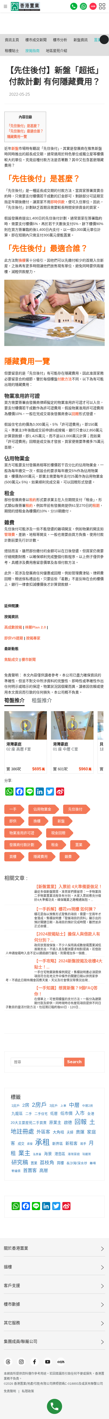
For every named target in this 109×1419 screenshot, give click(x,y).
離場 (93, 1163)
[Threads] (8, 1362)
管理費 (9, 534)
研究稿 (19, 1162)
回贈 (75, 414)
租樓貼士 (12, 51)
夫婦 (70, 1132)
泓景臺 (37, 1154)
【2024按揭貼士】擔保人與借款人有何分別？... (67, 937)
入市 (80, 1113)
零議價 (16, 1171)
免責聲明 (10, 1391)
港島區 (60, 1154)
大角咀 (58, 1132)
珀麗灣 (86, 1154)
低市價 (66, 1113)
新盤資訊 (81, 40)
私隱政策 (28, 1391)
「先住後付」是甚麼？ (23, 126)
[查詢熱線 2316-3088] (73, 6)
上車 (63, 1105)
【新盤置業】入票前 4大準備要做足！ (68, 887)
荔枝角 (47, 1162)
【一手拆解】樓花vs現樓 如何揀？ (65, 909)
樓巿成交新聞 (36, 40)
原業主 (55, 1122)
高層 (43, 1170)
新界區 (57, 1144)
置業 (34, 1163)
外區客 (43, 1131)
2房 (25, 1105)
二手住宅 (41, 1114)
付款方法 (65, 379)
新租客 (71, 1143)
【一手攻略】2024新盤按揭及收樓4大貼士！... (68, 964)
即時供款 (57, 202)
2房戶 (39, 1104)
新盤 (15, 148)
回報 (81, 1121)
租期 (96, 505)
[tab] (14, 700)
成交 (21, 1144)
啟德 (68, 1122)
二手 (28, 1114)
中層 (74, 1105)
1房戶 (15, 1106)
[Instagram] (21, 1362)
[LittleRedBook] (61, 1362)
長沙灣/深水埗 (76, 1163)
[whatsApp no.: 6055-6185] (83, 6)
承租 (42, 1142)
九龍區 (17, 1114)
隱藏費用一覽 (17, 137)
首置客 (30, 1170)
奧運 (80, 1131)
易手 (83, 1144)
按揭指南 (32, 51)
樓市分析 (60, 40)
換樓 (22, 260)
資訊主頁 (12, 40)
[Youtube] (47, 1362)
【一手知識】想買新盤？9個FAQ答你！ (66, 991)
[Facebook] (34, 1362)
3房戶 (53, 1106)
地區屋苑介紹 (56, 51)
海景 (48, 1154)
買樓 (60, 1163)
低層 (54, 1114)
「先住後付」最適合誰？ (25, 131)
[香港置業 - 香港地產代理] (25, 6)
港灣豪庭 (74, 1154)
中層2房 (87, 1105)
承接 (29, 1143)
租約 (32, 500)
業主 (24, 1153)
